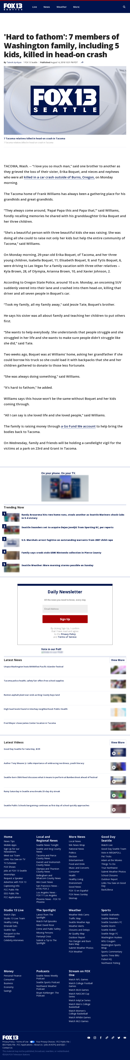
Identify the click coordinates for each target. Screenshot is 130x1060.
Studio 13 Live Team (14, 918)
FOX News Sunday (78, 894)
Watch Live (107, 845)
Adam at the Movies (111, 860)
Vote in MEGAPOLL (111, 852)
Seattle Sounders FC (111, 922)
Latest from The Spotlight (44, 916)
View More (118, 660)
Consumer (74, 871)
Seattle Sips (10, 929)
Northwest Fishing (110, 962)
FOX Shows (10, 866)
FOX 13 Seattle (31, 62)
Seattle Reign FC (109, 933)
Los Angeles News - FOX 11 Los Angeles (46, 894)
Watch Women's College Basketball (78, 1012)
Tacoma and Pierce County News (46, 857)
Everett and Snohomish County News (48, 863)
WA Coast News (44, 882)
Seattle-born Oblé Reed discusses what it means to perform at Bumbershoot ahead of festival (51, 777)
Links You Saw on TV (14, 859)
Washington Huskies (111, 937)
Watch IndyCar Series (80, 1000)
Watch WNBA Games (80, 1017)
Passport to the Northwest (12, 935)
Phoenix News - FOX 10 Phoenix (48, 900)
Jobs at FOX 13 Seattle (15, 870)
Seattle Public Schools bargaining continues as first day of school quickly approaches (46, 805)
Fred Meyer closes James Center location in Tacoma (30, 723)
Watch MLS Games (78, 1021)
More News (77, 837)
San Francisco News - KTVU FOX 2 (47, 887)
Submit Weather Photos (113, 871)
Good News (75, 886)
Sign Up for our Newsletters (11, 850)
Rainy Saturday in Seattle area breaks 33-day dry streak (32, 791)
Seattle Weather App (79, 922)
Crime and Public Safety (48, 928)
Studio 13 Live (14, 910)
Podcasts (42, 971)
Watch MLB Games (79, 989)
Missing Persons (44, 932)
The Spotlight (46, 910)
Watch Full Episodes (46, 921)
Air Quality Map (76, 933)
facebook (100, 1037)
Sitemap (73, 898)
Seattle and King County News (48, 850)
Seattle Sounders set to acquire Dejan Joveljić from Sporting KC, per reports (68, 527)
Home (8, 837)
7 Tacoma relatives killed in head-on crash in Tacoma (34, 138)
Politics (72, 852)
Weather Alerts (76, 925)
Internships (9, 874)
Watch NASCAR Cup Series (79, 995)
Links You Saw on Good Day (113, 884)
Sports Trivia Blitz (110, 955)
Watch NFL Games (78, 979)
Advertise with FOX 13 (15, 882)
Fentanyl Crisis (43, 936)
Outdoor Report (109, 879)
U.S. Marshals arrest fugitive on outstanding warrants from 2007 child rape (67, 539)
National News (76, 848)
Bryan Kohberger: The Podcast (47, 994)
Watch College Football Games (81, 985)
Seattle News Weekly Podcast (47, 977)
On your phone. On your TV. (58, 473)
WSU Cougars (108, 941)
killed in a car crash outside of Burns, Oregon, (59, 177)
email (124, 1037)
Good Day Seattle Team (113, 848)
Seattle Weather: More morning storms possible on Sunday (57, 565)
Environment (75, 882)
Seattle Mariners (109, 918)
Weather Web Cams (79, 914)
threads (112, 1037)
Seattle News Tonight (47, 845)
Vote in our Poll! (51, 649)
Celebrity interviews (14, 940)
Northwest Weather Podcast (46, 987)
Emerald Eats (10, 925)
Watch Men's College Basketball (79, 1005)
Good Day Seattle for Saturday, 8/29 (22, 749)
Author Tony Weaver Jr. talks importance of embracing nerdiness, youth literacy (44, 763)
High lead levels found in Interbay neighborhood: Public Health (36, 709)
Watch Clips (10, 914)
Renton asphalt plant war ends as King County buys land (32, 694)
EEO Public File (11, 893)
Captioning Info (12, 885)
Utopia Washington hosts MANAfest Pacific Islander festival (33, 666)
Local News (75, 841)
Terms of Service (67, 636)
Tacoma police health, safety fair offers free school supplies (34, 680)
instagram (94, 1037)
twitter (118, 1037)
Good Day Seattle (108, 838)
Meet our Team (12, 855)
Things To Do (108, 863)
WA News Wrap (77, 845)
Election (73, 856)
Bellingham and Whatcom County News (48, 877)
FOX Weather (75, 951)
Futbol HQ (106, 959)
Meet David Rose (45, 925)
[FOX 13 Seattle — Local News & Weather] (14, 7)
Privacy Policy (68, 634)
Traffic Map (75, 918)
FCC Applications (12, 897)
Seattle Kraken (108, 929)
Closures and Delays (79, 929)
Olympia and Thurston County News (47, 870)
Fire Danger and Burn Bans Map (80, 943)
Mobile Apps (10, 845)
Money (8, 971)
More (76, 6)
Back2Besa (107, 889)
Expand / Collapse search (124, 6)
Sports (106, 910)
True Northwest (109, 867)
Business (8, 983)
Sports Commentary (111, 951)
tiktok (106, 1037)
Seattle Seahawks (110, 914)
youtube (88, 1037)
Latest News (13, 660)
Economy (8, 987)
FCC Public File (11, 889)
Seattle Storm (108, 925)
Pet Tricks (106, 856)
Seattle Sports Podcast (48, 982)
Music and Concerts (79, 867)
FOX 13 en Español (78, 890)
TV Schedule (10, 863)
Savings (8, 990)
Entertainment (76, 860)
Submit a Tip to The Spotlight (46, 942)
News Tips (9, 841)
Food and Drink (77, 863)
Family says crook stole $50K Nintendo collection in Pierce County (61, 552)
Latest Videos (13, 742)
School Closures (109, 875)
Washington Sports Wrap (111, 946)
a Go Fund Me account (78, 426)
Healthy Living (76, 879)
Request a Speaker (13, 878)
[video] (118, 752)
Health (72, 875)
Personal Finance (12, 975)
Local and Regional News (47, 838)
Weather (75, 910)
